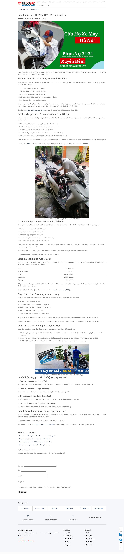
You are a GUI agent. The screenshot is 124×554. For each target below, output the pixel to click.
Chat (121, 542)
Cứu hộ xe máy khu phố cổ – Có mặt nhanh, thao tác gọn (35, 439)
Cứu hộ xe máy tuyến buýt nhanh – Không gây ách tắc (34, 445)
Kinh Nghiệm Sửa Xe (94, 2)
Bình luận (21, 466)
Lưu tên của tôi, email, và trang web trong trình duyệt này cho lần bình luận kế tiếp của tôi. (45, 487)
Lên (121, 547)
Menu (120, 531)
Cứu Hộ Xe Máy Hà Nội (55, 2)
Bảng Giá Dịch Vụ (42, 2)
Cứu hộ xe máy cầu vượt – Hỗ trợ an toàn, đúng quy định (35, 442)
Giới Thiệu (41, 5)
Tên (19, 470)
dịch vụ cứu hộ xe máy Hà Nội (36, 110)
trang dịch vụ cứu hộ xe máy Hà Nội (43, 424)
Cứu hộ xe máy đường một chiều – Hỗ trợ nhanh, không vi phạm (37, 436)
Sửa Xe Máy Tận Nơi (69, 2)
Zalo (121, 536)
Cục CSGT (28, 143)
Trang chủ (22, 10)
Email (20, 476)
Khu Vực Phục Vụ (81, 2)
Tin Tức (103, 2)
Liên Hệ (47, 5)
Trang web (21, 482)
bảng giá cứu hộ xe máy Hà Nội (61, 290)
